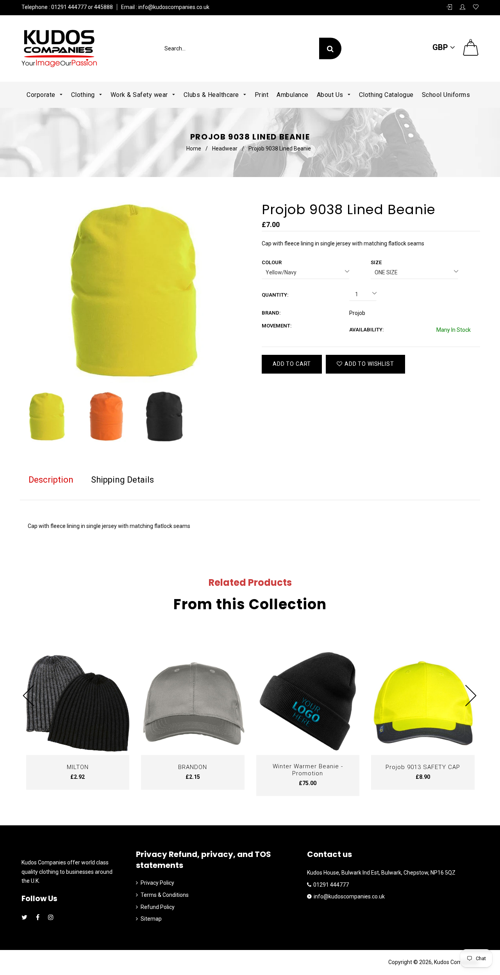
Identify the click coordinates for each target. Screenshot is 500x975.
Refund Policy (158, 907)
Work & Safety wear (140, 94)
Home (193, 148)
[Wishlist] (476, 7)
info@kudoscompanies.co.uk (173, 7)
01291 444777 (331, 885)
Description (51, 480)
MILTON (78, 767)
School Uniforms (446, 94)
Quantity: (275, 295)
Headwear (225, 148)
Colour (272, 262)
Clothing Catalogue (386, 94)
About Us (331, 94)
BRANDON (192, 767)
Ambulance (293, 94)
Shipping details (122, 480)
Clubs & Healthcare (212, 94)
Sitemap (151, 919)
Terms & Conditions (165, 895)
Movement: (277, 326)
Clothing (84, 94)
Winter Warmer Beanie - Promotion (308, 770)
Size (376, 262)
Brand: (271, 313)
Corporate (42, 94)
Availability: (366, 330)
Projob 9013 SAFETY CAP (423, 767)
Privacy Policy (157, 883)
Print (262, 94)
